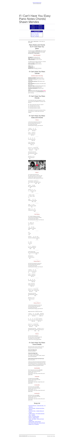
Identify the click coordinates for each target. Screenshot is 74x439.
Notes (32, 41)
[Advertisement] (37, 9)
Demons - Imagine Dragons (34, 417)
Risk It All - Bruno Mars (35, 33)
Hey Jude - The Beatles (35, 36)
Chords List (33, 28)
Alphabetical (40, 25)
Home (29, 41)
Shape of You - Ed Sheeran (34, 424)
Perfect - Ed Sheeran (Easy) (34, 416)
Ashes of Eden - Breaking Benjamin (37, 32)
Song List (33, 25)
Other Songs (40, 28)
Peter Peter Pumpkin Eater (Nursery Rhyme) (37, 422)
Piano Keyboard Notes (37, 2)
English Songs (36, 41)
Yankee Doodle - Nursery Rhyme (35, 421)
